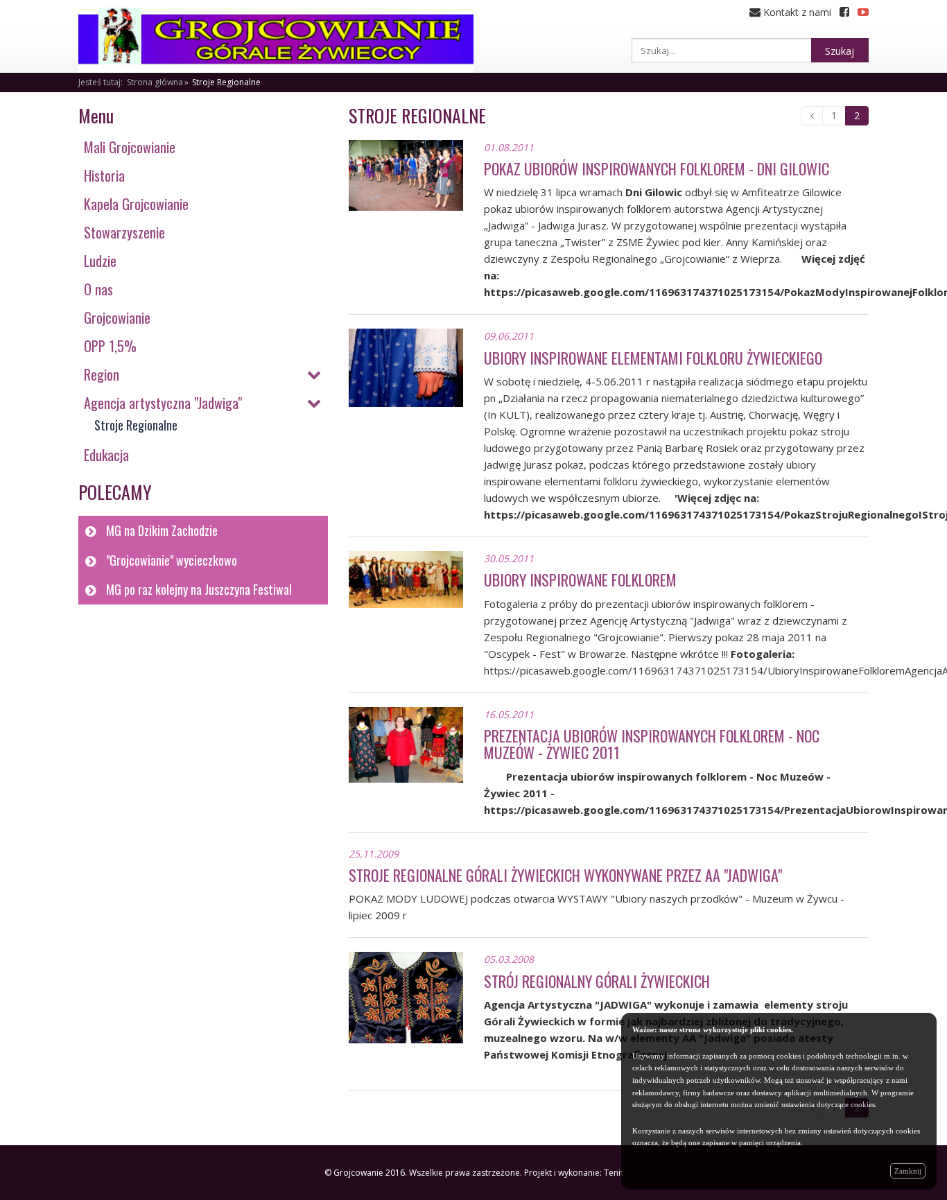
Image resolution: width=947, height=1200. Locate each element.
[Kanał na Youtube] (863, 12)
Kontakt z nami (796, 12)
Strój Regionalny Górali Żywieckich (597, 981)
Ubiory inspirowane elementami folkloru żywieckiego (653, 358)
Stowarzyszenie (124, 232)
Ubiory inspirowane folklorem (580, 579)
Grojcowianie (117, 317)
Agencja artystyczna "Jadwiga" (163, 402)
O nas (98, 289)
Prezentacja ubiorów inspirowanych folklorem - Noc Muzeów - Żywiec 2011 (651, 743)
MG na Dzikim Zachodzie (162, 530)
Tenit (613, 1173)
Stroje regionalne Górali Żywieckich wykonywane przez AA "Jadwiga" (565, 875)
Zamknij (907, 1171)
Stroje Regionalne (226, 82)
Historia (104, 175)
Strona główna (155, 82)
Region (101, 374)
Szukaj (839, 51)
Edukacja (106, 454)
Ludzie (100, 260)
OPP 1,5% (110, 346)
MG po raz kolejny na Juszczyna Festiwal (199, 589)
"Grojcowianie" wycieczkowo (171, 560)
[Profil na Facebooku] (844, 12)
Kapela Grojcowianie (136, 203)
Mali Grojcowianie (129, 147)
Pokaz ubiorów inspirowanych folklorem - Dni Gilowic (656, 168)
